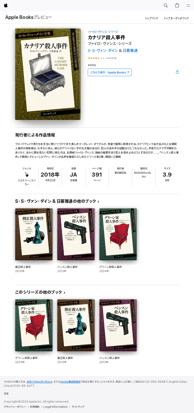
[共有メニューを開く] (177, 72)
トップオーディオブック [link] (176, 18)
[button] (165, 5)
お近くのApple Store (39, 381)
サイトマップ (78, 407)
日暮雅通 (130, 50)
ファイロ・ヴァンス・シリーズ (103, 32)
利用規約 (35, 407)
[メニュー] (188, 5)
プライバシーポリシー (15, 407)
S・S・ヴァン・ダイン (103, 50)
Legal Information (56, 407)
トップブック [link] (151, 18)
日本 (6, 393)
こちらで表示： (108, 72)
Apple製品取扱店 (70, 381)
